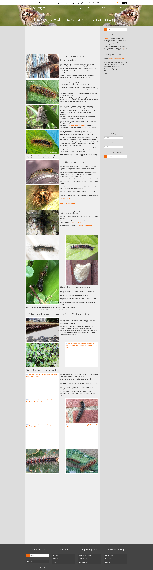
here (124, 48)
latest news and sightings (85, 225)
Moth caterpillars (65, 201)
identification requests (77, 222)
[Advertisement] (62, 39)
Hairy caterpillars (65, 198)
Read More (117, 3)
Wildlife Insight (35, 8)
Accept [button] (124, 3)
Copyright (106, 38)
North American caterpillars (67, 204)
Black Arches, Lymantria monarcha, (77, 125)
